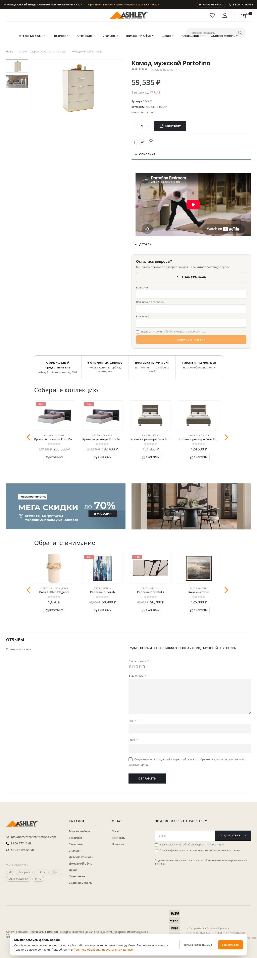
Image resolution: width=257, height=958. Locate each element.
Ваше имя (142, 287)
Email (133, 740)
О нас (117, 821)
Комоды (151, 107)
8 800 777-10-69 (243, 4)
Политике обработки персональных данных (103, 949)
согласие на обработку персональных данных (177, 331)
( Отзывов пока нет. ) (163, 69)
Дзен (56, 872)
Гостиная (59, 36)
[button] (31, 87)
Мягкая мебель (30, 36)
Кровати (48, 435)
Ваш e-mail (143, 316)
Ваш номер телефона (150, 302)
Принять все (230, 944)
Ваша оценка (138, 661)
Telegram (24, 872)
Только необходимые (198, 944)
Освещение (191, 36)
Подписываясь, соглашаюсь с (174, 860)
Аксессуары (47, 588)
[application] (191, 506)
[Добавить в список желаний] (151, 140)
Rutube (41, 872)
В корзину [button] (56, 457)
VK (142, 142)
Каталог (77, 821)
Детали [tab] (145, 244)
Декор (166, 36)
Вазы (57, 588)
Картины (106, 588)
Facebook (135, 142)
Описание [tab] (147, 154)
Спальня (109, 36)
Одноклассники (18, 878)
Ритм (38, 878)
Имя (132, 720)
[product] (150, 416)
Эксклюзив (147, 112)
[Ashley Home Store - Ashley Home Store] (128, 15)
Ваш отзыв (137, 675)
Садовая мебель (223, 36)
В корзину (173, 126)
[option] (17, 66)
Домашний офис (138, 36)
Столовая (84, 36)
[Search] (240, 32)
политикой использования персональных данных (201, 862)
